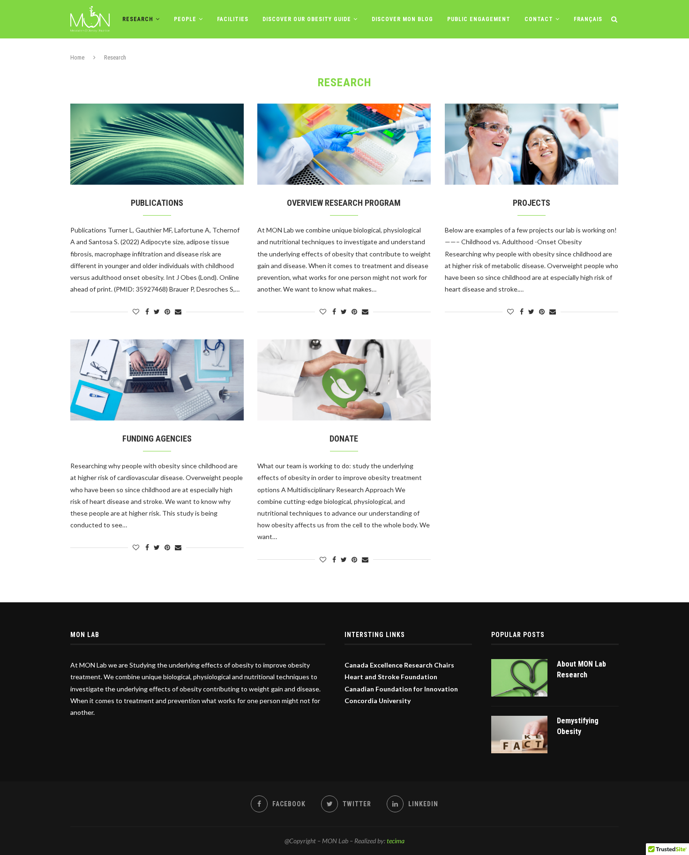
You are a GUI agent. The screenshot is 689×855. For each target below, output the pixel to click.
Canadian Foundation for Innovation (401, 689)
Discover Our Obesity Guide (306, 19)
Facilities (232, 19)
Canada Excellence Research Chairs (399, 665)
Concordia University (377, 701)
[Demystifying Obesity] (519, 734)
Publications (157, 203)
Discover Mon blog (402, 19)
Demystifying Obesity (578, 725)
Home (77, 57)
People (185, 19)
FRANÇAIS (588, 19)
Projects (531, 203)
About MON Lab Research (581, 669)
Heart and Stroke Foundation (390, 677)
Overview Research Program (344, 203)
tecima (395, 841)
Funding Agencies (157, 438)
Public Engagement (478, 19)
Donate (344, 438)
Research (137, 19)
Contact (538, 19)
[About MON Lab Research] (519, 678)
